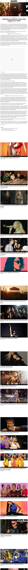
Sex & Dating (2, 156)
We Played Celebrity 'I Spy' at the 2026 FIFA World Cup (11, 564)
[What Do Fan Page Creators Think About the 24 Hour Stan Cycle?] (14, 312)
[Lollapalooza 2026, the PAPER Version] (14, 377)
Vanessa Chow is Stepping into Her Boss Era (9, 272)
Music (1, 365)
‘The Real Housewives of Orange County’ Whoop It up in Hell (13, 498)
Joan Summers (2, 499)
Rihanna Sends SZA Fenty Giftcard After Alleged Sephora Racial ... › (9, 130)
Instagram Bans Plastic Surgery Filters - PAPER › (7, 129)
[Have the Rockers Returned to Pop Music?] (14, 330)
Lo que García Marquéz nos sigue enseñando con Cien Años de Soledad (13, 206)
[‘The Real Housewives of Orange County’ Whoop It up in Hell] (14, 490)
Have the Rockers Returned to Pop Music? (9, 338)
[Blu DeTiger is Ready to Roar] (14, 358)
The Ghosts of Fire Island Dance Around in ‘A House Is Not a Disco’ (13, 301)
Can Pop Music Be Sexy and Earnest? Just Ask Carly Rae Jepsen (13, 404)
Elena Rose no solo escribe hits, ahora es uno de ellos (11, 235)
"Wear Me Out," (6, 121)
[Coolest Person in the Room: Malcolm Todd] (14, 424)
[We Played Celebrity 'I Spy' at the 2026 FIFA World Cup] (14, 556)
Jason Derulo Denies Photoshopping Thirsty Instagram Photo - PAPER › (9, 128)
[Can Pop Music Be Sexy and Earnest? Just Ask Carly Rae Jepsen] (14, 395)
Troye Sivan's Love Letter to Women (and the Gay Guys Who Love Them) (13, 254)
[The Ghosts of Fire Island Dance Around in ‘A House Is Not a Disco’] (14, 292)
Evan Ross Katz (18, 121)
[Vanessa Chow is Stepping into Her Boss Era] (14, 264)
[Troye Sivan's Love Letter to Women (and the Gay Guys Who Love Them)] (14, 245)
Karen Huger (2, 94)
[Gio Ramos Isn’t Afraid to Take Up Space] (14, 508)
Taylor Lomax (2, 188)
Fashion (14, 17)
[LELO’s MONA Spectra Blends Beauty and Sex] (14, 149)
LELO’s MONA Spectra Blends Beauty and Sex (10, 157)
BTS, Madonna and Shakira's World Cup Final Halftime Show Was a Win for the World (13, 469)
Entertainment (2, 184)
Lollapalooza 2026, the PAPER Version (8, 386)
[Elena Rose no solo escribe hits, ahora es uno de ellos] (14, 226)
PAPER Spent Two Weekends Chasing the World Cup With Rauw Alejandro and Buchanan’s (13, 535)
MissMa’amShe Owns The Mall (6, 450)
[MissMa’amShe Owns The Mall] (14, 442)
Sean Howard (21, 83)
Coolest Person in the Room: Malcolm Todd (9, 432)
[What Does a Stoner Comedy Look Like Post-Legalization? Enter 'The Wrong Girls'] (14, 177)
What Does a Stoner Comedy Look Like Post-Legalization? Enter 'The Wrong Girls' (13, 186)
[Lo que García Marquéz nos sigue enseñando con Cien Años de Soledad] (14, 197)
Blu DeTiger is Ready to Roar (6, 366)
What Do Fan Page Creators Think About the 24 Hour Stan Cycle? (14, 320)
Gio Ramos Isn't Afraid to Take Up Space (8, 516)
